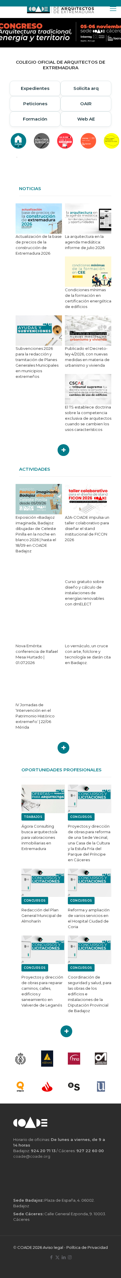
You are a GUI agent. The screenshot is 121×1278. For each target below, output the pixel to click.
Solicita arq (86, 88)
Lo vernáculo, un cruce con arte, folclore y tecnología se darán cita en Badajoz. (88, 654)
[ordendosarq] (101, 1058)
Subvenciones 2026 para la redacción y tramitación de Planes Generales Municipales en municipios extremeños (37, 362)
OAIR (86, 103)
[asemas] (47, 1058)
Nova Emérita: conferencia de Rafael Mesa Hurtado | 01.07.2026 (37, 654)
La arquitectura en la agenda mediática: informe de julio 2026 (85, 242)
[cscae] (20, 1058)
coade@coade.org (31, 1156)
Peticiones (35, 103)
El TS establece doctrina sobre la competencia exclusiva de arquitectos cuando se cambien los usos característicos (88, 418)
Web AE (86, 119)
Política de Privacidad (87, 1247)
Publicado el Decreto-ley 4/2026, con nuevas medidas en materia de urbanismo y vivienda (87, 357)
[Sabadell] (74, 1086)
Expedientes (35, 88)
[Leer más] (63, 450)
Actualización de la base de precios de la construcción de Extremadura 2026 (39, 245)
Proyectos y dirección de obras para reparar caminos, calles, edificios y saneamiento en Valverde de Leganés (42, 991)
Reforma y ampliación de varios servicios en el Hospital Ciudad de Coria (89, 918)
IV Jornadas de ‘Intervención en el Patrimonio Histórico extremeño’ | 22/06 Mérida (35, 715)
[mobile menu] (113, 9)
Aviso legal (53, 1247)
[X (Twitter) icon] (57, 1257)
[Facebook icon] (51, 1257)
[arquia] (20, 1086)
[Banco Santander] (47, 1086)
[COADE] (60, 8)
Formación (35, 119)
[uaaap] (101, 1086)
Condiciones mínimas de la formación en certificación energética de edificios (88, 298)
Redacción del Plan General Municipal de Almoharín (41, 915)
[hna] (74, 1058)
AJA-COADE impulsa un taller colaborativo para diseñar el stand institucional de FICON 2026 (87, 528)
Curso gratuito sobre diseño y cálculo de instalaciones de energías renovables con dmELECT (84, 592)
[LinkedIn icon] (63, 1257)
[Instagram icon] (70, 1257)
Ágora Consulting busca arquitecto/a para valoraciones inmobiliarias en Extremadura (39, 837)
